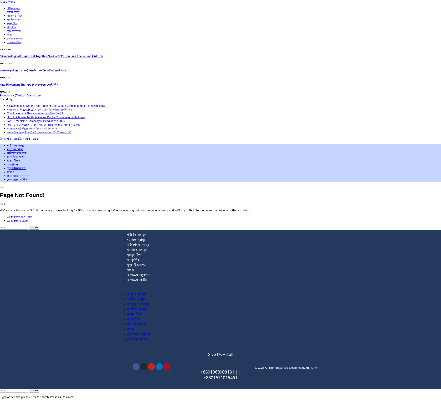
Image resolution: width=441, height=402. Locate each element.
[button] (220, 287)
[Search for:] (14, 227)
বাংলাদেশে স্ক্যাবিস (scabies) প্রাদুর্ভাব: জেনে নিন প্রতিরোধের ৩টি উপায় (33, 70)
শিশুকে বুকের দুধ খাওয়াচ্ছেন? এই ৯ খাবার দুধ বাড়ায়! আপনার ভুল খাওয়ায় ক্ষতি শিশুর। (44, 124)
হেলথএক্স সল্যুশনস (15, 38)
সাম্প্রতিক (11, 27)
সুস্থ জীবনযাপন (13, 31)
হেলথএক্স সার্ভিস (14, 42)
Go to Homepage (17, 220)
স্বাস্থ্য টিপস (12, 23)
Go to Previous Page (19, 216)
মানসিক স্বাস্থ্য (13, 12)
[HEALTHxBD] (19, 139)
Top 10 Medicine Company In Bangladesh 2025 (36, 121)
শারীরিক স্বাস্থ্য (13, 8)
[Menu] (1, 187)
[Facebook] (136, 366)
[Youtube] (151, 366)
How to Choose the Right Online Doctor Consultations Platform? (46, 117)
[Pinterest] (167, 366)
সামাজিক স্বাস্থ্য (13, 19)
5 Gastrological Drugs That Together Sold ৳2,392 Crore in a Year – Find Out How (51, 56)
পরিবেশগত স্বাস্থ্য (14, 15)
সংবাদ (9, 34)
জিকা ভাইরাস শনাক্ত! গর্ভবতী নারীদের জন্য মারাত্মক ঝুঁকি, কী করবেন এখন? (39, 132)
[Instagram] (143, 366)
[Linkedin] (159, 366)
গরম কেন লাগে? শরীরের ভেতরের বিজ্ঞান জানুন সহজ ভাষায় (32, 128)
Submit (34, 390)
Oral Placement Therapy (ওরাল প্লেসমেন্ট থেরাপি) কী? (29, 84)
